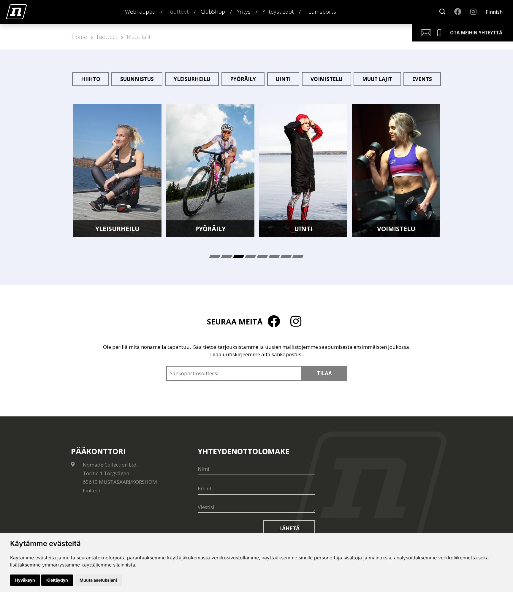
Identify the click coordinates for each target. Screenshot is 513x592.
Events (422, 79)
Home (79, 36)
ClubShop (213, 11)
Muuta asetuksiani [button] (98, 580)
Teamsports (321, 11)
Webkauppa (140, 11)
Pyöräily (243, 79)
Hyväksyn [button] (25, 580)
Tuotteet (178, 11)
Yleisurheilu (192, 79)
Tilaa (324, 373)
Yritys (244, 11)
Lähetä (289, 528)
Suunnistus (137, 79)
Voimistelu (326, 79)
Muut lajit (139, 36)
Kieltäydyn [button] (57, 580)
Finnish (494, 11)
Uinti (283, 79)
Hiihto (90, 79)
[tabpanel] (117, 170)
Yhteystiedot (278, 11)
